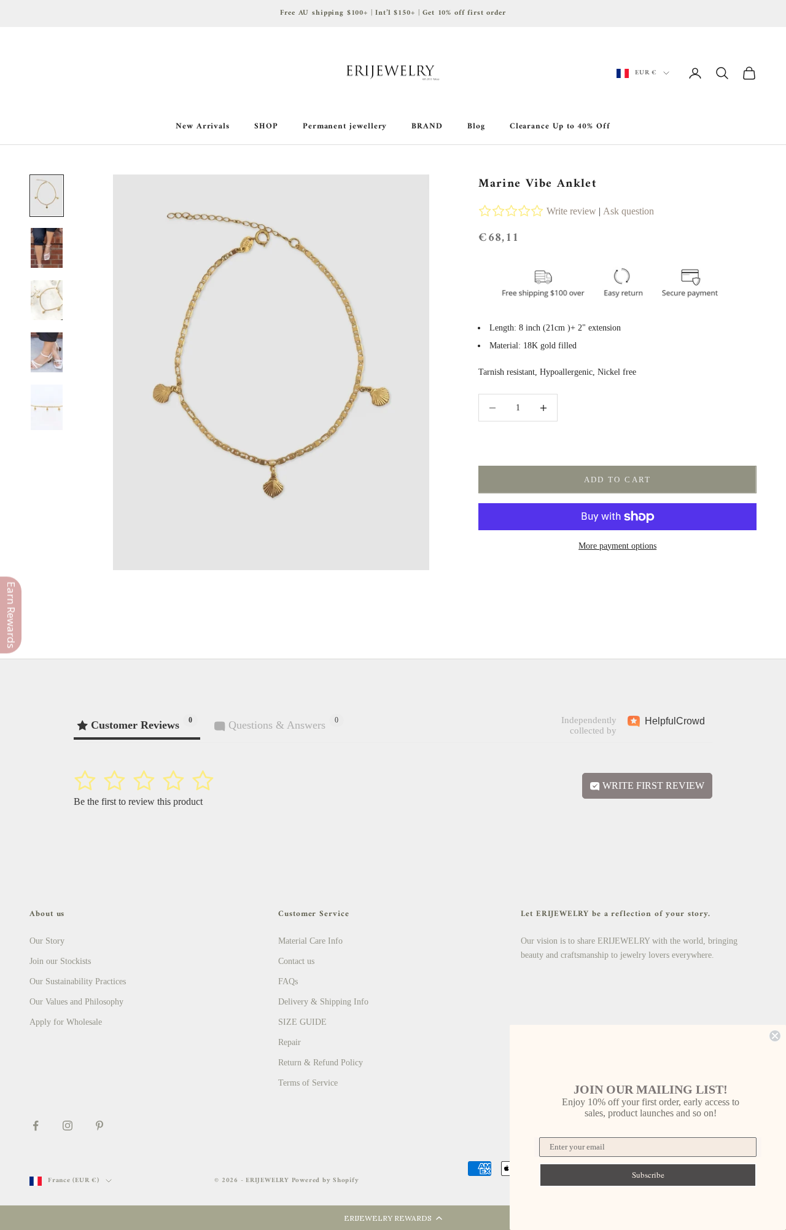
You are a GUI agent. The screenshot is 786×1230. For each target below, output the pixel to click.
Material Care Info (310, 941)
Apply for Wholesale (65, 1022)
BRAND (427, 126)
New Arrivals (203, 126)
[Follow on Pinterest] (99, 1125)
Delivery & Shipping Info (323, 1001)
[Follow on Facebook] (35, 1125)
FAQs (288, 981)
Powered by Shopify (325, 1180)
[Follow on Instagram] (67, 1125)
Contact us (296, 961)
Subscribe (648, 1174)
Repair (289, 1042)
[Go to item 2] (46, 248)
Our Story (46, 941)
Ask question (628, 211)
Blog (476, 126)
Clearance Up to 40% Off (560, 126)
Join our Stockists (60, 961)
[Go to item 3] (46, 300)
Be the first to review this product (138, 801)
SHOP (266, 126)
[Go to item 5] (46, 407)
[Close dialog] (775, 1036)
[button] (393, 1217)
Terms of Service (308, 1082)
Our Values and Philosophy (76, 1001)
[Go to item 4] (46, 352)
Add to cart (618, 479)
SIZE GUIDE (302, 1022)
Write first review (652, 785)
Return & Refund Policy (320, 1062)
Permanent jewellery (345, 126)
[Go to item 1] (46, 195)
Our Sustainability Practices (77, 981)
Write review (571, 211)
